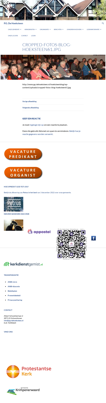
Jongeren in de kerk (74, 29)
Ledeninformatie (93, 29)
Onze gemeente (13, 29)
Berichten (58, 29)
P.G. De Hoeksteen (13, 23)
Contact (24, 35)
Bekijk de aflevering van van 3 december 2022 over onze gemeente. (37, 192)
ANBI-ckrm (12, 282)
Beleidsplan (12, 291)
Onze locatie (13, 35)
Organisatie (44, 29)
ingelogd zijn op (37, 125)
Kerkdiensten (30, 29)
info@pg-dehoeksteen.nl (13, 320)
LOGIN (33, 35)
